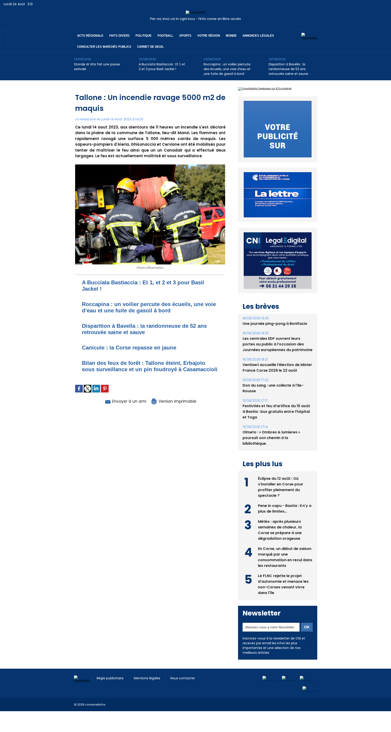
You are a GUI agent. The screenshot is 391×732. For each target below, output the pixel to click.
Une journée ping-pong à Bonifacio (275, 323)
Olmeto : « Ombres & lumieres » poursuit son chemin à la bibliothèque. (271, 438)
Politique (144, 35)
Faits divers (119, 35)
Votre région (208, 35)
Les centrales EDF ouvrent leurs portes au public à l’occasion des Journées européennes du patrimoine (277, 344)
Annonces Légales (258, 35)
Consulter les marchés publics (104, 46)
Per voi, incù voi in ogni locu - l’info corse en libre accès (195, 18)
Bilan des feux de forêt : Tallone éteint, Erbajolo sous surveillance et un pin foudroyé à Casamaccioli (149, 366)
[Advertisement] (82, 721)
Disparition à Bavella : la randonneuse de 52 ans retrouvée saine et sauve (288, 69)
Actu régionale (90, 35)
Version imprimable (176, 401)
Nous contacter (182, 678)
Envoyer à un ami (128, 401)
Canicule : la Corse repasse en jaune (129, 348)
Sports (185, 35)
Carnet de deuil (150, 46)
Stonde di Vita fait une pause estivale (97, 66)
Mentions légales (147, 678)
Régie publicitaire (110, 678)
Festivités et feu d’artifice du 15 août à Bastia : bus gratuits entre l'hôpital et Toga (276, 411)
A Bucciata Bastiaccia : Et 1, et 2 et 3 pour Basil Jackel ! (162, 66)
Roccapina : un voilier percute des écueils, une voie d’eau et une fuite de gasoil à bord (227, 69)
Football (165, 35)
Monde (231, 35)
